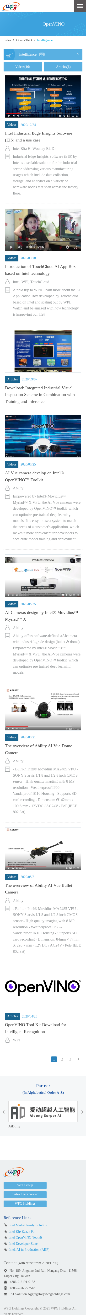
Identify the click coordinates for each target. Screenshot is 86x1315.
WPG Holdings (25, 1203)
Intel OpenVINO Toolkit (25, 1237)
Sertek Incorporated (25, 1194)
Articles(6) (63, 67)
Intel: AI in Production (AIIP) (29, 1249)
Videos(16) (22, 67)
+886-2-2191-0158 (22, 1282)
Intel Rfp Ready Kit (22, 1231)
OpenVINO (24, 40)
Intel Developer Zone (23, 1243)
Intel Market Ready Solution (28, 1225)
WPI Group (25, 1185)
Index (7, 40)
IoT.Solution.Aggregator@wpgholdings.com (40, 1294)
